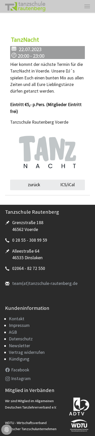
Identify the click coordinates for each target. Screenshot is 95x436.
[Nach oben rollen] (83, 424)
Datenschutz (21, 339)
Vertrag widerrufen (27, 352)
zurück (33, 184)
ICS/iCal (67, 184)
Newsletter (19, 345)
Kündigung (19, 359)
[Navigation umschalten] (87, 6)
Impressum (19, 325)
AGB (13, 332)
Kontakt (16, 319)
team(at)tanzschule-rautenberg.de (45, 283)
